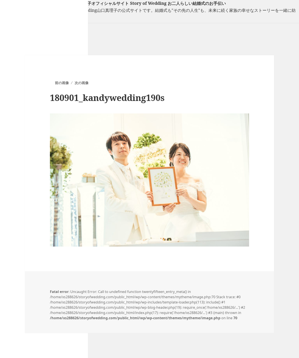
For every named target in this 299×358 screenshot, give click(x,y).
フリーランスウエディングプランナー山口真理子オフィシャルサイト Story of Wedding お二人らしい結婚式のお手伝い (113, 3)
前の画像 (62, 82)
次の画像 (82, 82)
